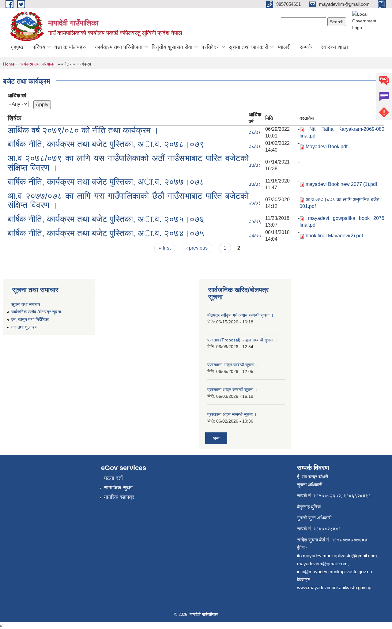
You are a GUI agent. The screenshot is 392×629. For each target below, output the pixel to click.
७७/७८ (255, 165)
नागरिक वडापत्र (119, 497)
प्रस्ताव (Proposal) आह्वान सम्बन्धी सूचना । (242, 339)
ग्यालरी (284, 47)
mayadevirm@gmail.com (322, 563)
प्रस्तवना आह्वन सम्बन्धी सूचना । (232, 389)
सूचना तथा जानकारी (248, 47)
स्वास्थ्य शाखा (334, 47)
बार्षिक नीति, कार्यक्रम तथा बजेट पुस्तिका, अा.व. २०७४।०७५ (106, 233)
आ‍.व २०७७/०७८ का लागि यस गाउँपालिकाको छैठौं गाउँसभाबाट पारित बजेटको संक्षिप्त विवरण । (128, 200)
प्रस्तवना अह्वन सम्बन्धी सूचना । (232, 414)
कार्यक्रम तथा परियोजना (118, 47)
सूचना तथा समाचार (25, 304)
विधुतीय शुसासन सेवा (172, 47)
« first (165, 247)
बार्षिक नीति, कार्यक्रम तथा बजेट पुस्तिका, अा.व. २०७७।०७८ (106, 181)
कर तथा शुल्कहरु (24, 327)
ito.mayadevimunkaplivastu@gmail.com (337, 555)
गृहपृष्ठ (17, 47)
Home (9, 64)
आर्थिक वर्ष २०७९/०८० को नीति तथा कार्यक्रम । (83, 130)
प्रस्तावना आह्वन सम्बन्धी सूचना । (232, 364)
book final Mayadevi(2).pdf (334, 235)
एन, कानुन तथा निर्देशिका (30, 319)
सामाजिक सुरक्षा (118, 488)
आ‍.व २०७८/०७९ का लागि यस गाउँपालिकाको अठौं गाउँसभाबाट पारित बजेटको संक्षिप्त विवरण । (128, 162)
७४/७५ (255, 235)
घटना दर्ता (113, 478)
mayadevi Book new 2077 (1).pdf (341, 184)
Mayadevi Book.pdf (326, 146)
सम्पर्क (306, 47)
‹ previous (197, 247)
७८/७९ (255, 132)
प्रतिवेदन (211, 47)
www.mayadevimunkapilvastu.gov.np (334, 587)
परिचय (38, 47)
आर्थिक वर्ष (17, 95)
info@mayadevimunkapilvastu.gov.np (334, 571)
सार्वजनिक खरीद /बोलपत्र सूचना (36, 311)
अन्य (216, 438)
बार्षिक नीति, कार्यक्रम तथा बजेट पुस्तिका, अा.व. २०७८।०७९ (106, 144)
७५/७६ (255, 221)
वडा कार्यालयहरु (70, 47)
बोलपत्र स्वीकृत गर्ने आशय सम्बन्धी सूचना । (240, 315)
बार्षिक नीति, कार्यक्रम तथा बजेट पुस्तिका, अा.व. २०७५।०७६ (106, 219)
